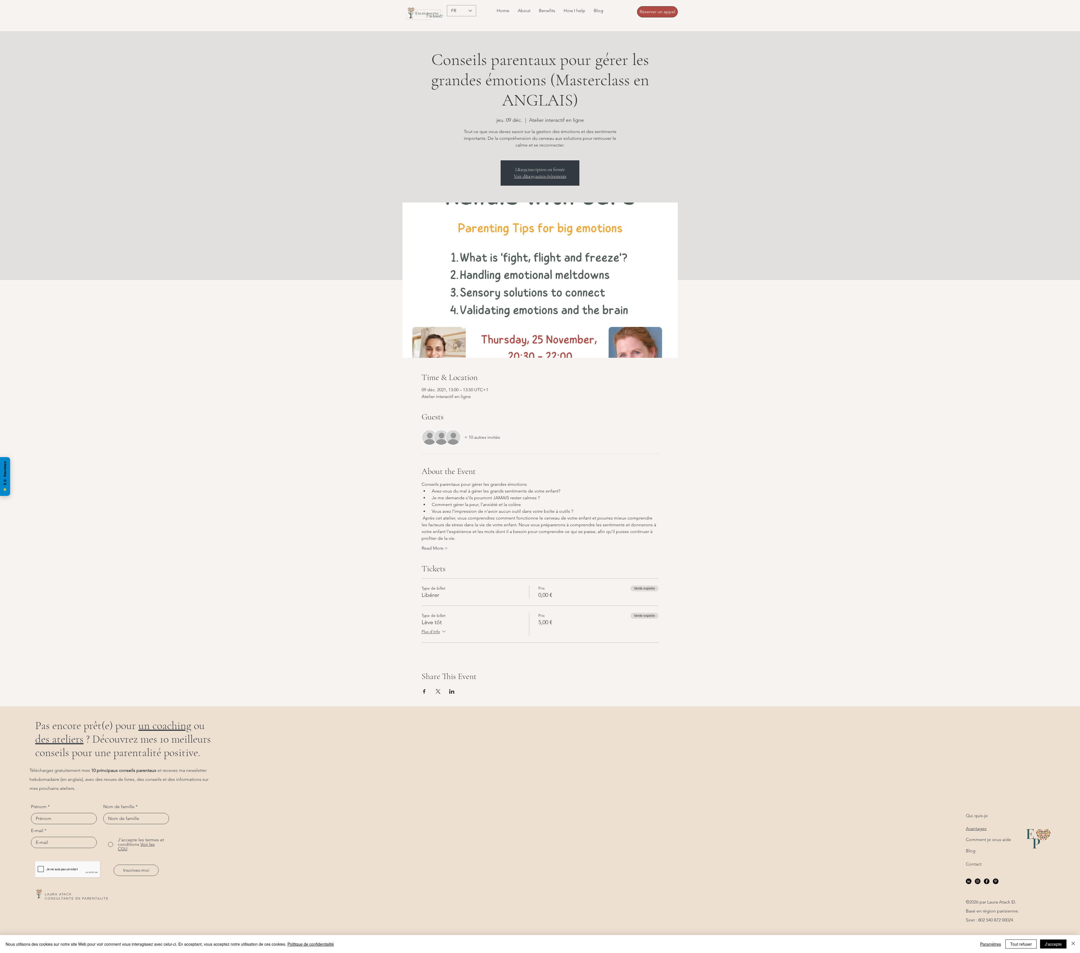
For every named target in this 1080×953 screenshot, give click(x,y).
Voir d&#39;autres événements (540, 176)
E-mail (37, 830)
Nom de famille (118, 806)
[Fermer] (1073, 943)
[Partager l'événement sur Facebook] (424, 691)
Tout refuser (1021, 944)
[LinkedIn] (968, 881)
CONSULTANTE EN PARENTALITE (77, 898)
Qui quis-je (977, 815)
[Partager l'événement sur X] (438, 691)
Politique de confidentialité (310, 944)
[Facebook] (986, 881)
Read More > (435, 548)
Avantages (976, 828)
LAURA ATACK (58, 894)
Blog (970, 850)
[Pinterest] (995, 881)
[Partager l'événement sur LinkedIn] (451, 691)
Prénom (39, 806)
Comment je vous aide (988, 839)
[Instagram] (977, 881)
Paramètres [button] (990, 944)
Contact (974, 864)
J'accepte (1053, 944)
